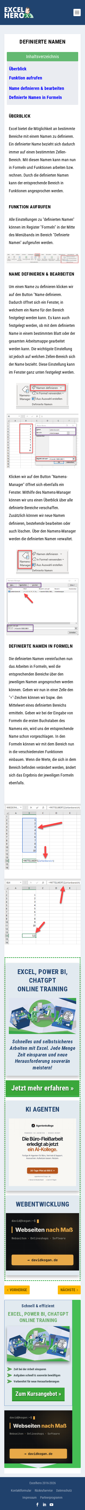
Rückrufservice (44, 1491)
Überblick (18, 69)
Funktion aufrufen (25, 78)
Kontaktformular (21, 1491)
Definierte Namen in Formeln (35, 97)
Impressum (29, 1497)
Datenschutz (64, 1491)
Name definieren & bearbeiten (36, 88)
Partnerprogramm (51, 1497)
